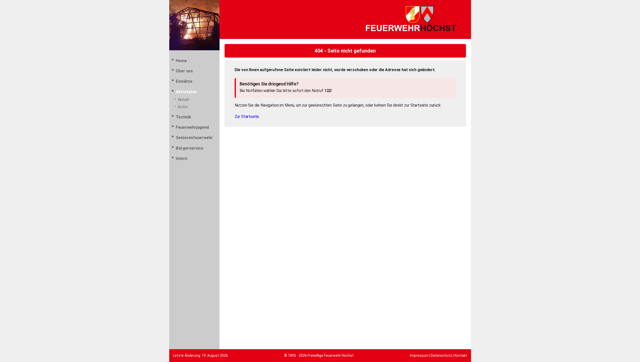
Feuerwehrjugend (192, 127)
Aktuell (183, 100)
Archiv (183, 107)
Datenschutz (441, 355)
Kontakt (460, 355)
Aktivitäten (186, 91)
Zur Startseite (247, 116)
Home (181, 60)
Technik (183, 116)
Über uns (184, 70)
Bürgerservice (189, 148)
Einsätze (184, 81)
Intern (181, 158)
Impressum (419, 355)
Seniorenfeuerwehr (194, 137)
